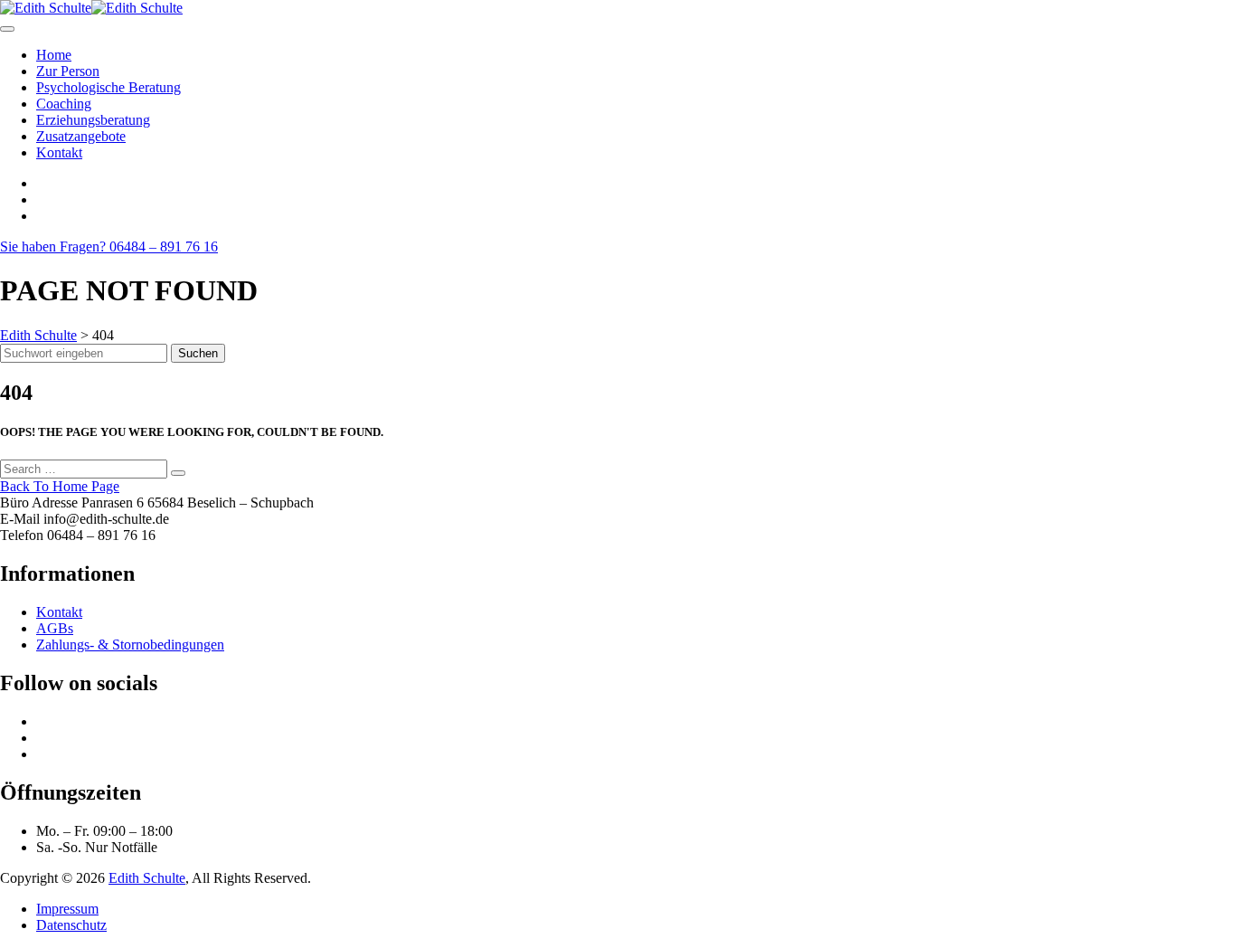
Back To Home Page (59, 486)
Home (53, 54)
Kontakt (59, 152)
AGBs (54, 628)
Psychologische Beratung (108, 87)
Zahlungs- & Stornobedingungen (130, 644)
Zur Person (67, 71)
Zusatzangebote (81, 136)
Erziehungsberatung (93, 120)
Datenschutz (71, 925)
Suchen (198, 353)
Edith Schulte (146, 878)
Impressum (67, 908)
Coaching (63, 103)
